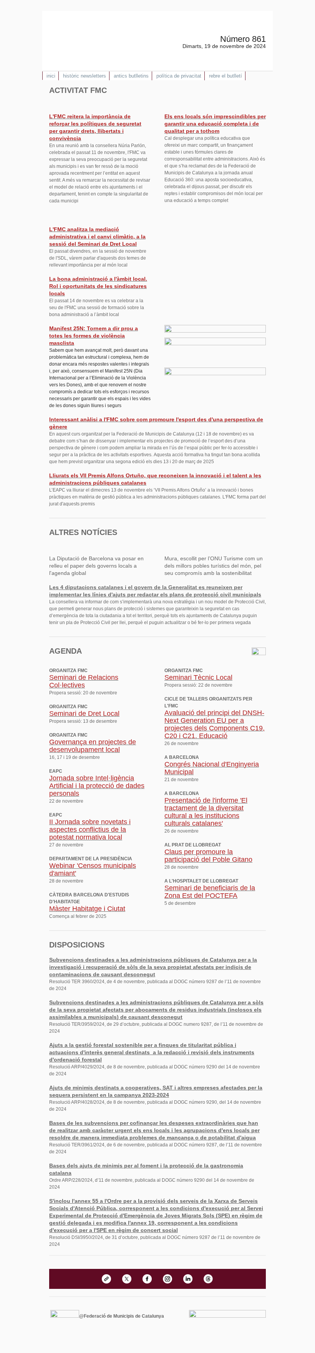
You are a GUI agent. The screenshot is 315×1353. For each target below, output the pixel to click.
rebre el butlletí (225, 76)
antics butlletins (131, 76)
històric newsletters (84, 76)
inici (50, 76)
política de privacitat (178, 76)
